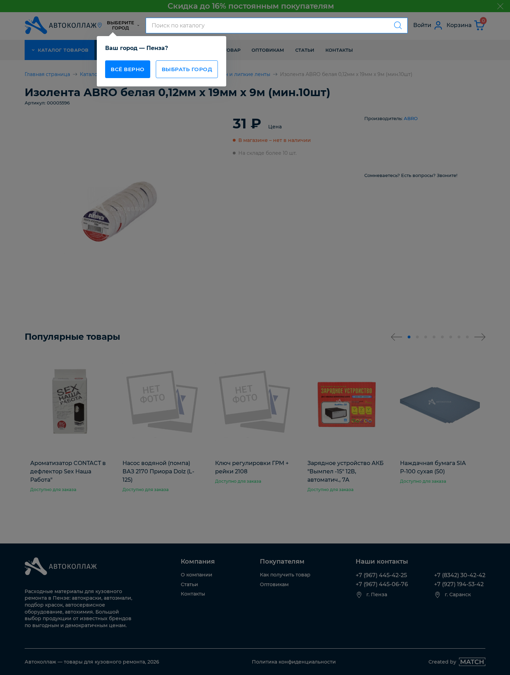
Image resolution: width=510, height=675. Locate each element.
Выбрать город (187, 69)
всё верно (128, 69)
